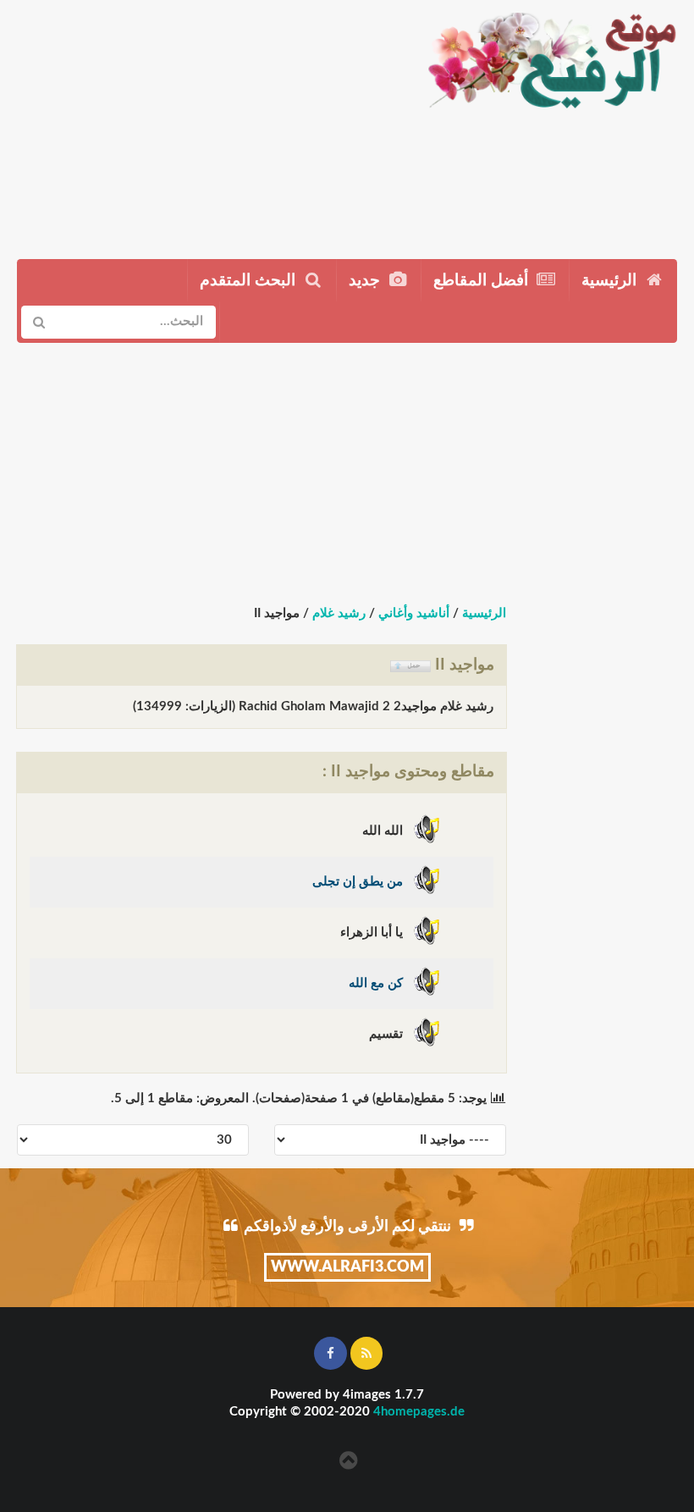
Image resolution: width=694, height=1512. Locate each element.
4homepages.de (419, 1411)
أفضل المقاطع (482, 281)
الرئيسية (611, 281)
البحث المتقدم (250, 281)
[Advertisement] (205, 122)
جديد (366, 281)
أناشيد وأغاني (413, 613)
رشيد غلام (339, 613)
